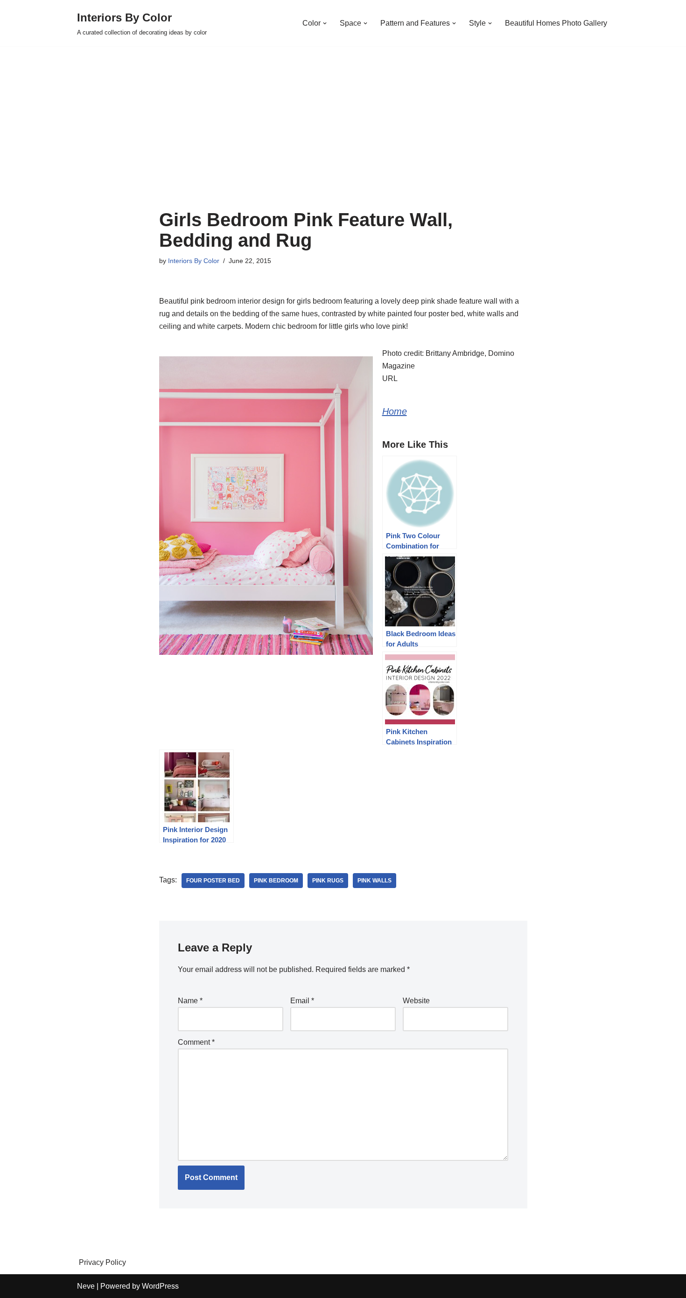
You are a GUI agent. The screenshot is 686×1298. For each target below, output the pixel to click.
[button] (325, 23)
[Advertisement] (343, 139)
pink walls (374, 880)
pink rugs (327, 880)
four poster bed (213, 880)
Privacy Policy (102, 1262)
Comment (196, 1042)
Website (416, 1001)
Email (302, 1001)
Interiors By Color (193, 260)
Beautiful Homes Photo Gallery (556, 23)
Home (394, 411)
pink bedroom (276, 880)
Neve (86, 1286)
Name (190, 1001)
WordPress (160, 1286)
